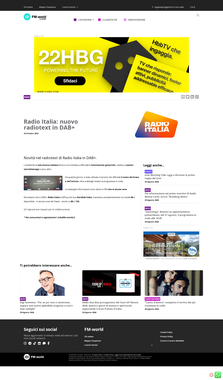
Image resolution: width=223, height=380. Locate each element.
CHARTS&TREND (152, 299)
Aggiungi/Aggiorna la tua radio (169, 7)
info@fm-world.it (66, 217)
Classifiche (110, 19)
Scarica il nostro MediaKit (172, 341)
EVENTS (148, 171)
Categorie (85, 19)
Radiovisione (136, 19)
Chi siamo (28, 7)
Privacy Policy (166, 336)
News (27, 97)
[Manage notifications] (211, 375)
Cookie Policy (166, 332)
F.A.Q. (192, 7)
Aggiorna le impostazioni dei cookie (128, 355)
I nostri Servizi (68, 7)
